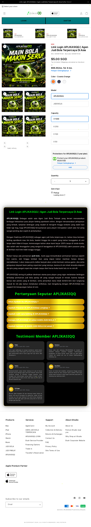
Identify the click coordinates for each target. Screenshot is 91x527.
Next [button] (88, 2)
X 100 (55, 134)
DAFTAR (67, 21)
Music (8, 442)
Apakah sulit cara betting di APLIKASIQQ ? (28, 314)
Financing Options (33, 445)
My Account (50, 426)
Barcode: (68, 54)
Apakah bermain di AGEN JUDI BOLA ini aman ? (31, 326)
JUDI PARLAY (11, 450)
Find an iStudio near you (73, 431)
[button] (4, 13)
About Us (69, 426)
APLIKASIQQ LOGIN (33, 436)
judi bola (36, 256)
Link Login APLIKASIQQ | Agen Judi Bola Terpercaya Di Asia (45, 2)
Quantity (54, 176)
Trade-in (29, 449)
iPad (7, 430)
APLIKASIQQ (58, 96)
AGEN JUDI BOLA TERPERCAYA (32, 431)
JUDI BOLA (57, 104)
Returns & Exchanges (54, 434)
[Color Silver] (64, 81)
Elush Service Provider (34, 440)
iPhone (8, 434)
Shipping (64, 62)
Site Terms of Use (53, 450)
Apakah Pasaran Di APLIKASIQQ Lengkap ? (29, 308)
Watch (8, 438)
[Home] (34, 13)
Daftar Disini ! (67, 2)
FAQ (47, 442)
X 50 (55, 142)
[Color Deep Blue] (59, 81)
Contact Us (50, 438)
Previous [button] (3, 2)
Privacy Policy (51, 446)
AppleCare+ (30, 426)
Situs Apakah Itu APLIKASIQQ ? (23, 302)
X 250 (55, 127)
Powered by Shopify (78, 510)
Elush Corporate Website (75, 440)
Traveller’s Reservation (35, 453)
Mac (7, 426)
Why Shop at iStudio (73, 436)
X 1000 (56, 119)
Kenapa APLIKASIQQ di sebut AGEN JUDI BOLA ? (32, 320)
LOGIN (24, 21)
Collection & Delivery (54, 430)
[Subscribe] (39, 504)
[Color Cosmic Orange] (53, 81)
